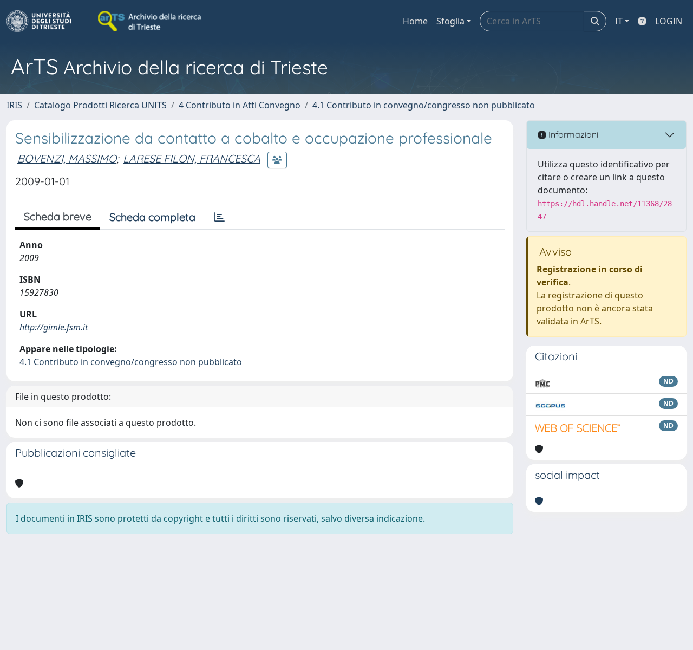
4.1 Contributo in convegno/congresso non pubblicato (423, 105)
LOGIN (668, 21)
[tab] (219, 217)
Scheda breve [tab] (57, 216)
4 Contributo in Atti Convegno (239, 105)
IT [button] (619, 21)
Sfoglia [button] (450, 21)
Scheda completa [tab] (152, 217)
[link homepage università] (150, 21)
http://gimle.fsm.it (53, 327)
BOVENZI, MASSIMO (66, 158)
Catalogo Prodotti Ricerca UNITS (100, 105)
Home (415, 21)
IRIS (14, 105)
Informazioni (572, 134)
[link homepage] (43, 21)
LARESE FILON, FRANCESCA (191, 158)
